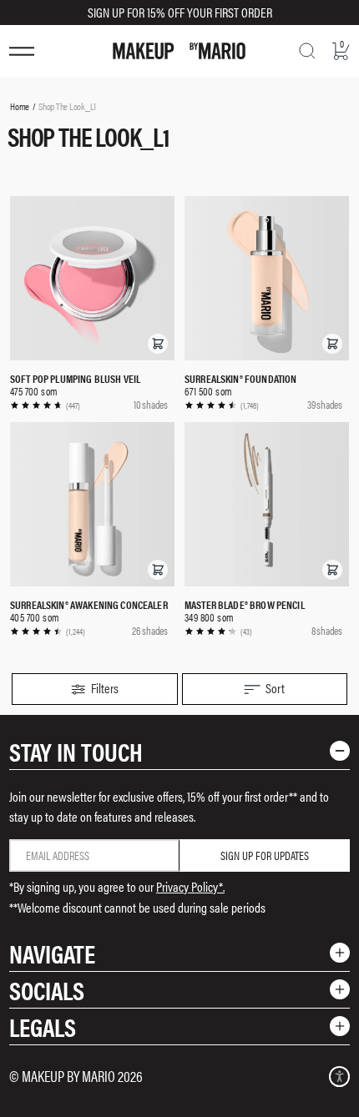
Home (19, 105)
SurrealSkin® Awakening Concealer (89, 604)
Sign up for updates (264, 855)
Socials (46, 990)
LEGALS (42, 1026)
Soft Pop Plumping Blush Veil (75, 378)
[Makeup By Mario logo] (179, 51)
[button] (158, 344)
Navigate (52, 953)
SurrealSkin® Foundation (240, 378)
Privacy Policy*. (190, 886)
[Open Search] (307, 51)
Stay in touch (76, 751)
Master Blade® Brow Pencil (245, 604)
